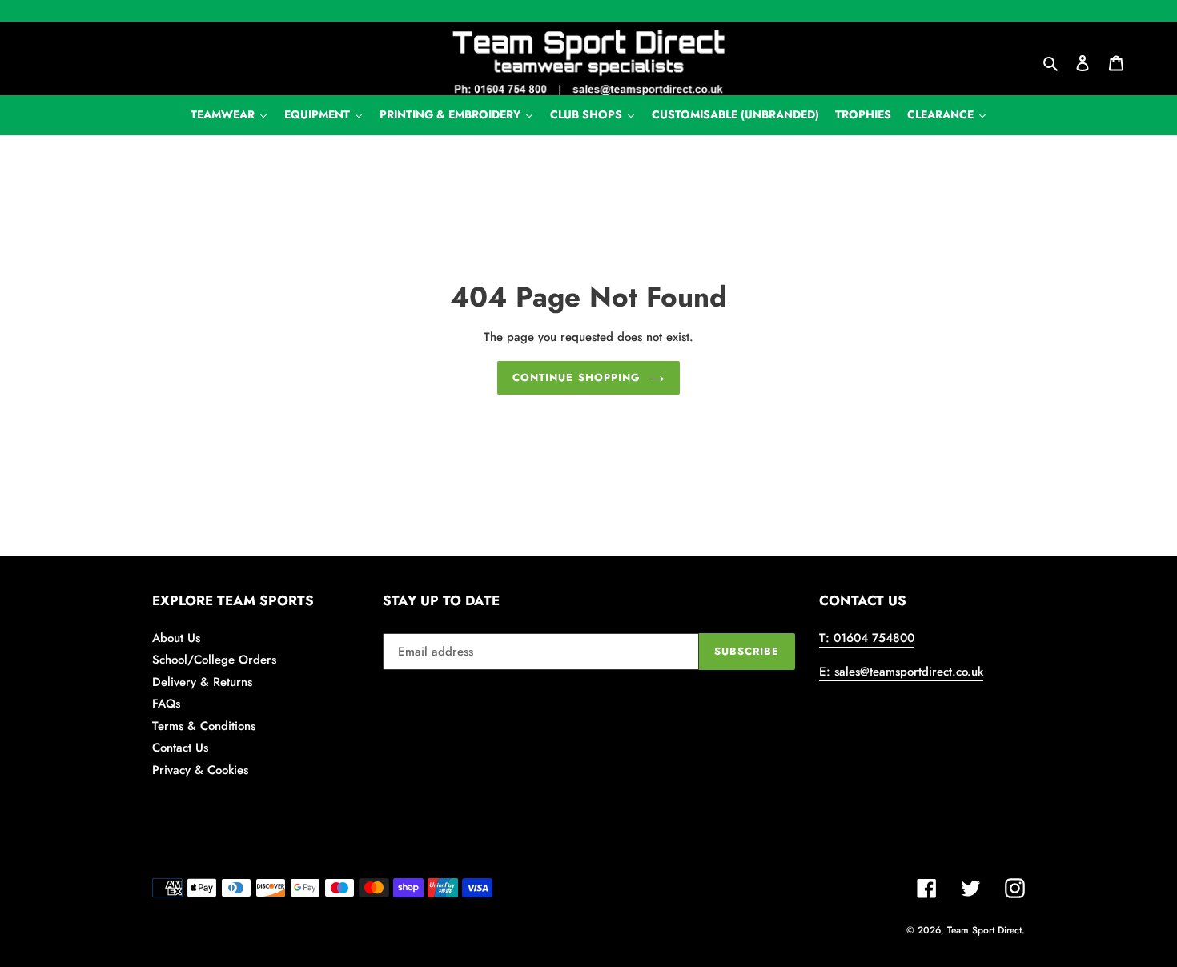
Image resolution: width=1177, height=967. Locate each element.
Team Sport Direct (984, 930)
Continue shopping (576, 377)
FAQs (166, 703)
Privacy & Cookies (200, 770)
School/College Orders (214, 659)
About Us (176, 638)
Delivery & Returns (202, 682)
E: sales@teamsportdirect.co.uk (901, 671)
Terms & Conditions (203, 726)
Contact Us (180, 747)
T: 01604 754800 (866, 638)
